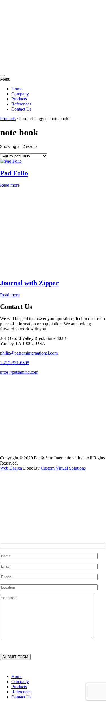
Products (19, 98)
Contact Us (21, 109)
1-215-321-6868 (14, 362)
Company (20, 93)
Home (16, 88)
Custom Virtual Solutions (63, 468)
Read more (10, 185)
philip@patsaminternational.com (29, 353)
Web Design (11, 468)
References (21, 104)
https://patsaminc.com (19, 372)
